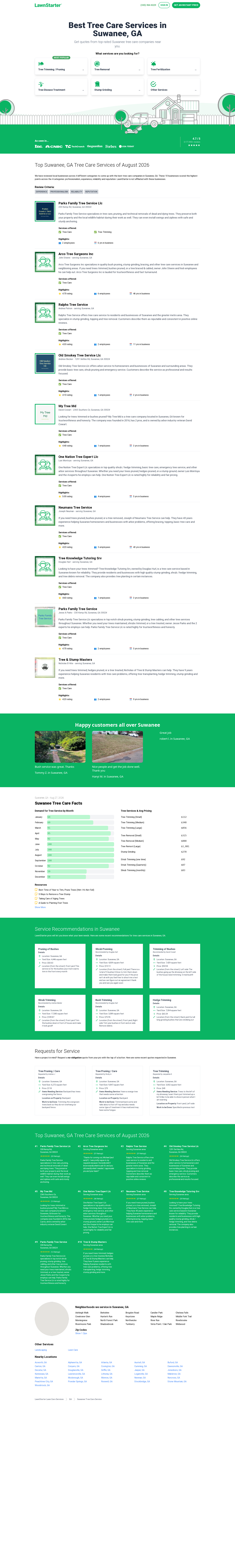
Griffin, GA (105, 1370)
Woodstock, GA (42, 1385)
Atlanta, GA (106, 1362)
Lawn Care (73, 1350)
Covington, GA (108, 1366)
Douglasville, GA (75, 1370)
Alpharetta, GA (75, 1362)
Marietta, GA (41, 1377)
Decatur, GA (40, 1370)
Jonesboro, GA (174, 1370)
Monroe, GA (106, 1377)
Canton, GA (40, 1366)
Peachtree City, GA (44, 1381)
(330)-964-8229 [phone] (148, 5)
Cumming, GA (140, 1366)
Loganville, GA (141, 1374)
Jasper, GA (139, 1370)
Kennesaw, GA (41, 1374)
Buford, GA (173, 1362)
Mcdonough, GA (75, 1377)
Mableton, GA (174, 1374)
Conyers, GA (73, 1366)
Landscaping (41, 1350)
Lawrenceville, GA (76, 1374)
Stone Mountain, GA (177, 1381)
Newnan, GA (140, 1377)
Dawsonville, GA (175, 1366)
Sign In (164, 5)
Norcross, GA (174, 1377)
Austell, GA (139, 1362)
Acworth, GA (41, 1362)
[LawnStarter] (48, 5)
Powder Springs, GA (77, 1381)
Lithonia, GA (106, 1374)
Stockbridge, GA (142, 1381)
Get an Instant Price (186, 5)
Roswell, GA (106, 1381)
